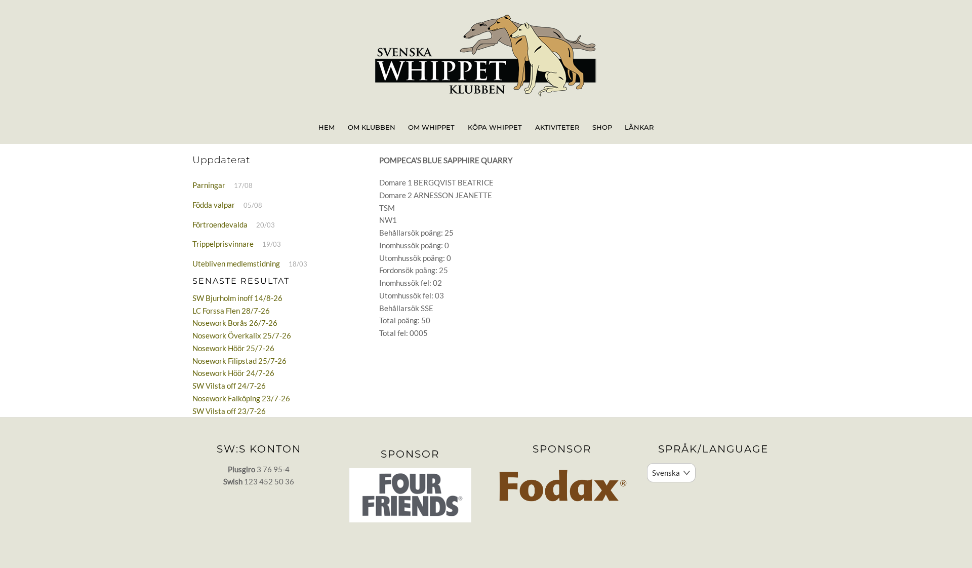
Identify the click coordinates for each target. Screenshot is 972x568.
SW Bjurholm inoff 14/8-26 (237, 297)
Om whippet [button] (431, 127)
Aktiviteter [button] (557, 127)
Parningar (208, 185)
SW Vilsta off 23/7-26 (229, 410)
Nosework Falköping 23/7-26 (241, 398)
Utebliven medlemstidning (236, 263)
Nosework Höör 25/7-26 (233, 348)
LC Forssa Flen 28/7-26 (231, 310)
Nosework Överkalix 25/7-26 (241, 335)
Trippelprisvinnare (223, 243)
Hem (326, 127)
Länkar (639, 127)
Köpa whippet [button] (495, 127)
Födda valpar (213, 204)
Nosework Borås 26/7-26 (234, 322)
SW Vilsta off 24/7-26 (229, 385)
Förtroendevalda (220, 224)
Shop (602, 127)
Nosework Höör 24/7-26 (233, 372)
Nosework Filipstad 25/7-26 (239, 360)
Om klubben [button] (371, 127)
